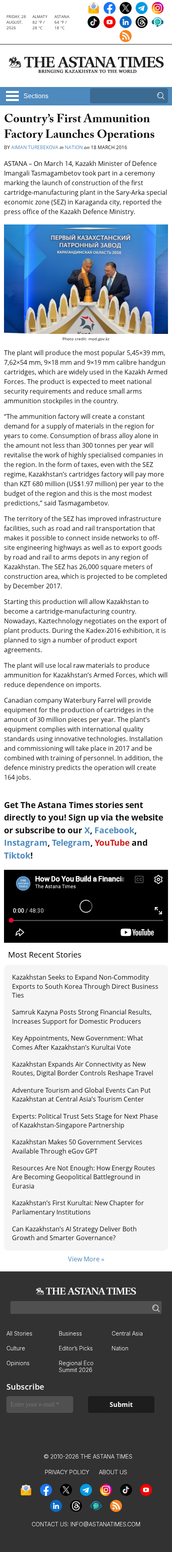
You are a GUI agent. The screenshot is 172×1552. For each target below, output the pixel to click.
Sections (36, 96)
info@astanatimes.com (105, 1524)
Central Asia (127, 1333)
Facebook (114, 830)
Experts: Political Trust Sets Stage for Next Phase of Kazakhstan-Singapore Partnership (85, 1121)
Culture (15, 1348)
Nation (74, 147)
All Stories (19, 1333)
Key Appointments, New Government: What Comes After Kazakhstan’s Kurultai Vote (77, 1042)
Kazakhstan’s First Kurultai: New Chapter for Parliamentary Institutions (78, 1207)
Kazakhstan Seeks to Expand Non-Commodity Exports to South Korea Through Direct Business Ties (85, 986)
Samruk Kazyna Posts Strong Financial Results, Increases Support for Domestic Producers (82, 1016)
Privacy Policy (67, 1472)
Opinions (18, 1363)
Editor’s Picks (76, 1348)
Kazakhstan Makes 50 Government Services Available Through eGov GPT (77, 1146)
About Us (113, 1472)
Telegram (71, 842)
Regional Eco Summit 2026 (76, 1366)
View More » (86, 1259)
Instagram (26, 842)
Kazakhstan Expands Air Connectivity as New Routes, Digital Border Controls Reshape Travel (82, 1068)
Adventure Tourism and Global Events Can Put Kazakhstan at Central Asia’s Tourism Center (81, 1094)
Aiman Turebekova (34, 147)
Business (70, 1333)
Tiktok (17, 855)
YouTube (112, 842)
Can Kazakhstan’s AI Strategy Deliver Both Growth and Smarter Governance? (74, 1233)
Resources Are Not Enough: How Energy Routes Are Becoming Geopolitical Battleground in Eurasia (83, 1177)
